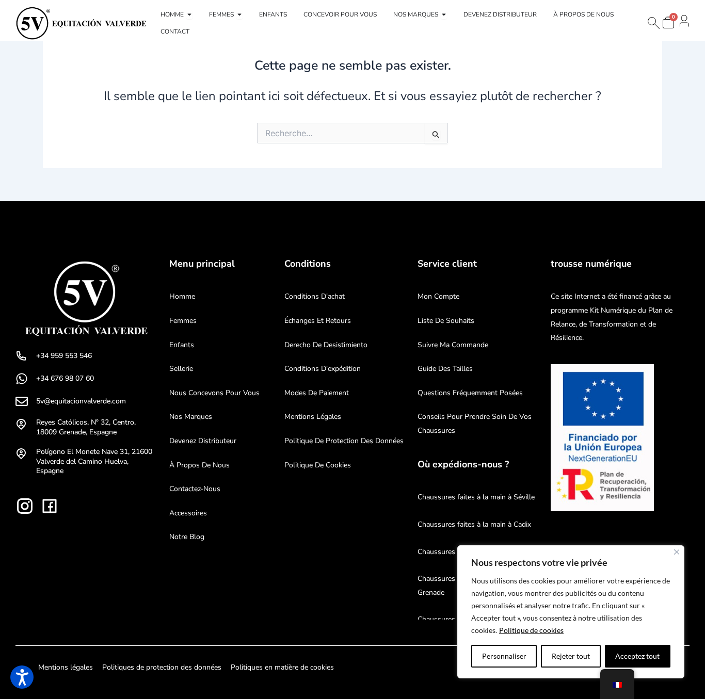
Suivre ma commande (453, 345)
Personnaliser (504, 656)
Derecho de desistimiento (325, 345)
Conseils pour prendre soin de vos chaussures (475, 423)
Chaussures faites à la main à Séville (476, 497)
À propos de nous (199, 465)
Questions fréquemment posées (470, 393)
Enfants (181, 345)
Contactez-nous (194, 489)
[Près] (676, 552)
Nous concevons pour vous (214, 393)
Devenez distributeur (202, 441)
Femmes (183, 321)
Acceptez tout (637, 656)
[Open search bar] (653, 23)
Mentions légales (312, 416)
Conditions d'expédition (322, 368)
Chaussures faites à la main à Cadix (474, 524)
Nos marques (190, 416)
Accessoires (188, 513)
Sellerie (181, 368)
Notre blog (186, 537)
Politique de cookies (531, 630)
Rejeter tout (571, 656)
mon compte (438, 296)
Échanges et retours (317, 321)
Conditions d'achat (314, 296)
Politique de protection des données (344, 441)
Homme (182, 296)
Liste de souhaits (446, 321)
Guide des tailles (445, 368)
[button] (22, 677)
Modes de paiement (316, 393)
